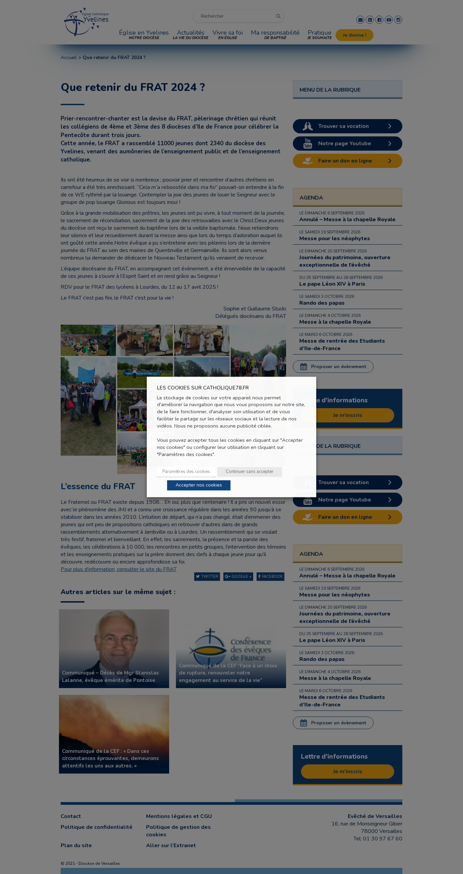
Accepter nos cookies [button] (199, 485)
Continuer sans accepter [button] (250, 472)
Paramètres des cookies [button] (186, 472)
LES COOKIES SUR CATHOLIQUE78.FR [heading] (203, 388)
